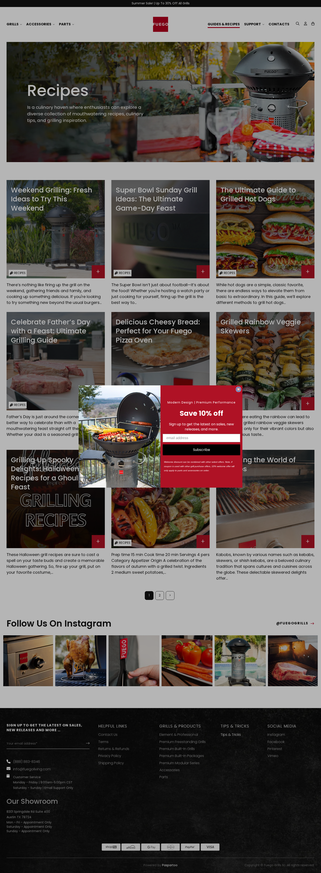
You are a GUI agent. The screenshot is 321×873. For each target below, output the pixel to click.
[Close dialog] (238, 389)
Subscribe (201, 449)
